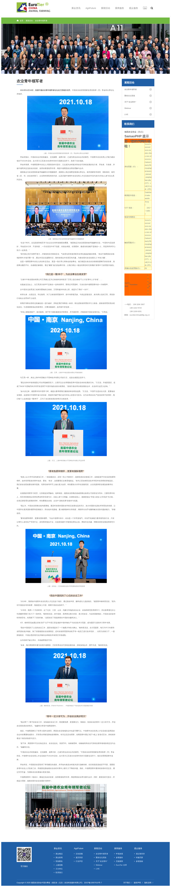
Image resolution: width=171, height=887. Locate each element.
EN (145, 8)
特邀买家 (139, 857)
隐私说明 (147, 883)
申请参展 (119, 854)
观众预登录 (140, 854)
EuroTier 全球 (121, 865)
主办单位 (59, 869)
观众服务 (133, 8)
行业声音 (79, 861)
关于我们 (126, 883)
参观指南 (139, 861)
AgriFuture (91, 8)
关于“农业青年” (130, 102)
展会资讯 (75, 8)
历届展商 (119, 861)
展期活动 (105, 8)
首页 (21, 21)
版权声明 (137, 883)
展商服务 (119, 8)
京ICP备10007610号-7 (93, 883)
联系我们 (59, 872)
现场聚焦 (59, 861)
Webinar (127, 108)
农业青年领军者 (41, 21)
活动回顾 (79, 854)
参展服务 (119, 857)
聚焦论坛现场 (129, 96)
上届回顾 (59, 865)
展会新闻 (59, 857)
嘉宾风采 (79, 857)
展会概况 (59, 854)
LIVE (126, 114)
